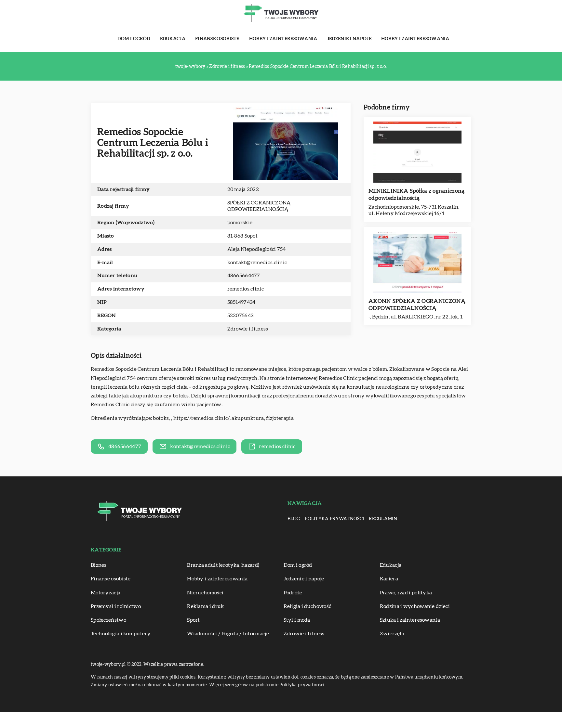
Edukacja (172, 39)
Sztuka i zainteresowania (410, 620)
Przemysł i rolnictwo (116, 606)
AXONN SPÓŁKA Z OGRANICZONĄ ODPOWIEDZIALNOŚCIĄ (417, 304)
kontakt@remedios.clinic (257, 262)
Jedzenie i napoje (349, 39)
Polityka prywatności (334, 519)
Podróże (293, 592)
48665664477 (243, 275)
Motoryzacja (105, 592)
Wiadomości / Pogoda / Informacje (228, 633)
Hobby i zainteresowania (283, 39)
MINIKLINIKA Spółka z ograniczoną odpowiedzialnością (416, 194)
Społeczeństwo (108, 620)
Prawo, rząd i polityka (406, 592)
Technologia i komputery (121, 633)
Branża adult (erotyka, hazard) (223, 565)
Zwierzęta (392, 633)
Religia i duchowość (307, 606)
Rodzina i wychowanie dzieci (415, 606)
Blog (294, 519)
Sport (193, 620)
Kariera (389, 578)
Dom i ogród (133, 39)
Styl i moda (297, 620)
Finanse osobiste (217, 39)
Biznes (99, 565)
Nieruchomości (205, 592)
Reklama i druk (205, 606)
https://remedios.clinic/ (201, 418)
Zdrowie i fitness (247, 328)
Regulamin (383, 519)
